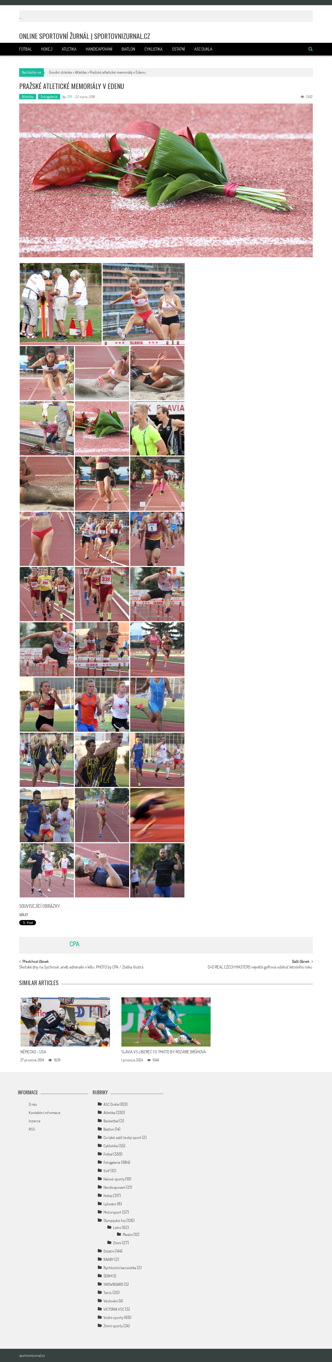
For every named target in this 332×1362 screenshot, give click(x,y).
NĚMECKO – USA (33, 1051)
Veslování (110, 1300)
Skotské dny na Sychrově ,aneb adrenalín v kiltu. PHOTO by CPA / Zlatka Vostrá (81, 967)
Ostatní (178, 49)
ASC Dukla (203, 49)
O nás (33, 1104)
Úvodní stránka (60, 72)
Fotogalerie (49, 96)
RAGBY (108, 1259)
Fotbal (25, 49)
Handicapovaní (99, 49)
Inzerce (34, 1120)
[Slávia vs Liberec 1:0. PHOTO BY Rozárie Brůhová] (166, 1022)
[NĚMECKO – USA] (65, 1022)
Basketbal (111, 1120)
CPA (69, 96)
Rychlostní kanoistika (119, 1267)
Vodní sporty (113, 1317)
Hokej (46, 49)
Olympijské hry (114, 1220)
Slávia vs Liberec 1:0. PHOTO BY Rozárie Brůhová (163, 1051)
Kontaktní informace (44, 1112)
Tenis (107, 1292)
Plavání (128, 1234)
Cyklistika (153, 49)
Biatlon (128, 49)
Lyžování (109, 1203)
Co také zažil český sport (122, 1137)
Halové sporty (114, 1179)
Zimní (117, 1242)
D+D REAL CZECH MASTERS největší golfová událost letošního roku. (260, 967)
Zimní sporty (113, 1325)
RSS (32, 1129)
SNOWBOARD (113, 1284)
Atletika (69, 49)
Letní (117, 1227)
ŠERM (107, 1276)
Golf (106, 1170)
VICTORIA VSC (113, 1309)
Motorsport (112, 1212)
